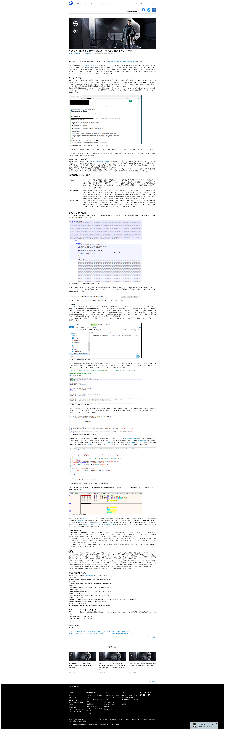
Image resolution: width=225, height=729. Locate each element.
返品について (108, 709)
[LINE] (141, 695)
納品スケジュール (109, 706)
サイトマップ (96, 719)
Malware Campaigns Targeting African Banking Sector (122, 61)
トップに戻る (152, 681)
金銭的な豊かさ (90, 65)
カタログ (88, 713)
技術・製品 (88, 53)
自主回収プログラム (74, 719)
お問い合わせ (72, 698)
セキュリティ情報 (109, 704)
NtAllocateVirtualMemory (130, 438)
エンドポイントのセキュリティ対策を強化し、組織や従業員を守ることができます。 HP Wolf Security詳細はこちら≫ (101, 633)
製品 (77, 3)
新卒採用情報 (72, 707)
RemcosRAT (81, 520)
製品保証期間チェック (110, 702)
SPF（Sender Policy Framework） (102, 161)
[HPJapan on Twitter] (146, 695)
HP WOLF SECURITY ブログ (79, 53)
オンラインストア (91, 3)
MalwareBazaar (90, 575)
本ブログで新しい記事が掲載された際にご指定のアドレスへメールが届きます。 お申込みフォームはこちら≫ (99, 631)
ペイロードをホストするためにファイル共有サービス (99, 524)
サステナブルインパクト (75, 711)
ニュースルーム (73, 700)
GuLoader (83, 518)
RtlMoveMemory (142, 440)
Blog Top (70, 53)
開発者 (124, 704)
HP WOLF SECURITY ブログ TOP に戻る (146, 637)
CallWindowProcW (109, 442)
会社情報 (71, 693)
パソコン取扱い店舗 (92, 706)
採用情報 (71, 704)
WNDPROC (90, 444)
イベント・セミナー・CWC (76, 709)
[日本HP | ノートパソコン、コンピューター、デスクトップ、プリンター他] (71, 3)
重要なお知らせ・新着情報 (76, 702)
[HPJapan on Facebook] (144, 695)
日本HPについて (73, 695)
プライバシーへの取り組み (109, 719)
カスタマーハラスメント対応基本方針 (128, 719)
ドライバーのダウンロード (111, 695)
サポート (105, 3)
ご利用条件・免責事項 (147, 719)
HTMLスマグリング (74, 306)
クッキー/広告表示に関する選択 (77, 721)
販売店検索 (89, 704)
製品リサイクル (86, 719)
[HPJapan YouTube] (149, 695)
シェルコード (131, 442)
